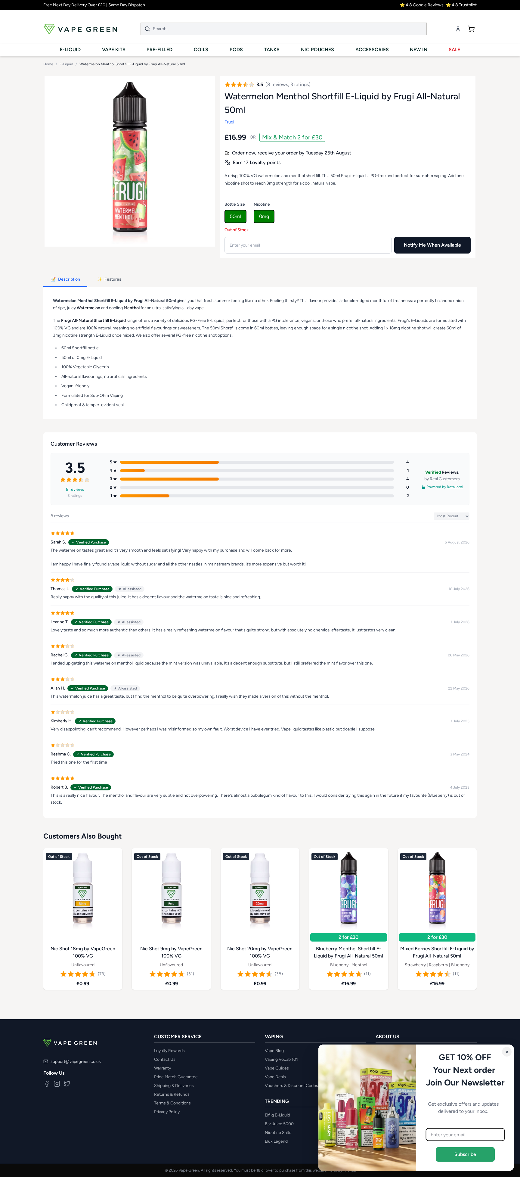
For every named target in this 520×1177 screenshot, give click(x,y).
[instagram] (57, 1083)
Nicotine (262, 204)
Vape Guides (277, 1068)
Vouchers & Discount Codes (291, 1085)
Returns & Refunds (172, 1094)
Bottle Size (234, 204)
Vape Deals (275, 1076)
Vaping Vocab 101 (281, 1059)
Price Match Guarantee (176, 1076)
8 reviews (75, 489)
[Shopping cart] (471, 28)
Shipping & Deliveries (174, 1085)
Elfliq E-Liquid (277, 1115)
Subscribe (465, 1154)
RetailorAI (455, 487)
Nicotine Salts (278, 1132)
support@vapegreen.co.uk (76, 1061)
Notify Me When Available (432, 245)
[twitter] (67, 1083)
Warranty (162, 1068)
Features (109, 279)
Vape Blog (274, 1050)
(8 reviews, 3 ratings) (288, 84)
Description (65, 279)
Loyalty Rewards (169, 1050)
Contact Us (164, 1059)
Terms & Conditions (172, 1103)
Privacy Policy (167, 1111)
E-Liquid (66, 64)
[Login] (458, 29)
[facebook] (46, 1083)
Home (48, 64)
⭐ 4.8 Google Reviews (422, 5)
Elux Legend (276, 1141)
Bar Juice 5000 (279, 1123)
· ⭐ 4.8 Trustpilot (460, 5)
